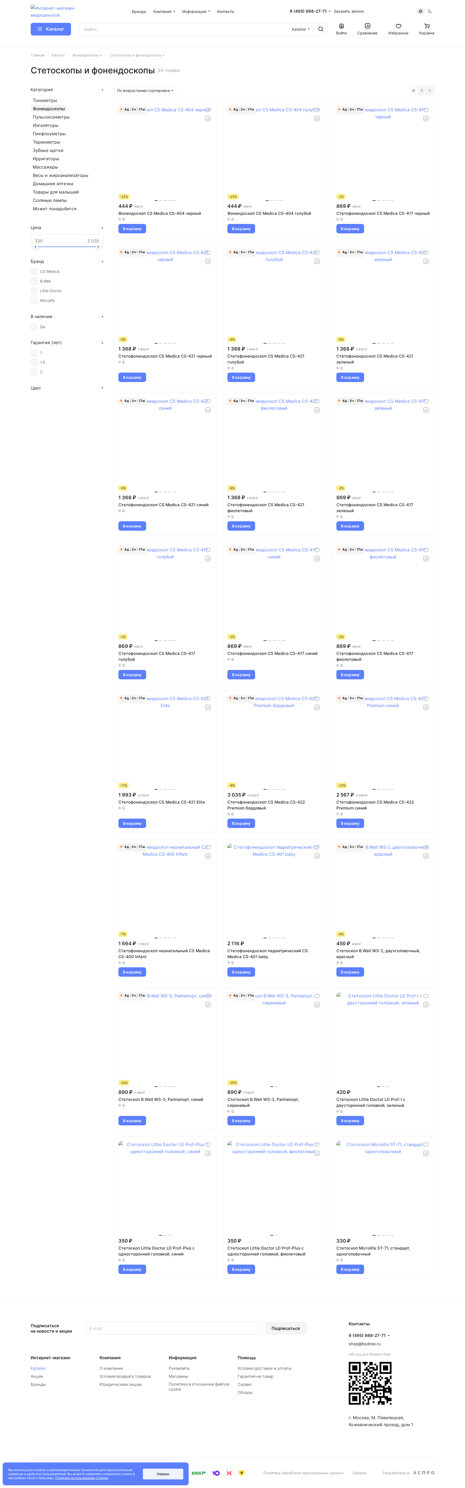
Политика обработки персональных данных (303, 1473)
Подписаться (286, 1328)
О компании (111, 1368)
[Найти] (320, 29)
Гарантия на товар (255, 1376)
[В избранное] (208, 110)
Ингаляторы (45, 125)
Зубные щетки (48, 150)
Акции (37, 1376)
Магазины (178, 1376)
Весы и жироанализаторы (60, 175)
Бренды (38, 1384)
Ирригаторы (46, 158)
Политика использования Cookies (81, 1478)
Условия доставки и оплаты (264, 1368)
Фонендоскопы (49, 108)
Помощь (247, 1357)
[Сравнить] (208, 118)
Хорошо (163, 1474)
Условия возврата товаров (125, 1376)
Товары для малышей (56, 192)
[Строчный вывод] (422, 91)
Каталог (38, 1368)
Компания (110, 1357)
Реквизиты (179, 1368)
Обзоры (245, 1392)
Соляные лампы (50, 200)
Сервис (245, 1384)
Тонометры (45, 100)
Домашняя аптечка (53, 183)
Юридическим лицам (121, 1384)
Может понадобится (54, 208)
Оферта (360, 1473)
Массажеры (45, 167)
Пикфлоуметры (49, 133)
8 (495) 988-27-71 (308, 11)
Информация (182, 1357)
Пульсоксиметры (51, 117)
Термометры (46, 142)
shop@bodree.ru (365, 1343)
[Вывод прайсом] (430, 91)
